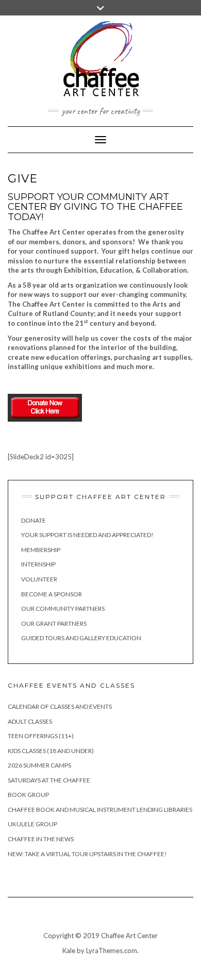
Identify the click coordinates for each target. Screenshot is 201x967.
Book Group (28, 794)
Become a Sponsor (51, 594)
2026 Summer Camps (39, 765)
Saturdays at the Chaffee (49, 780)
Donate (33, 520)
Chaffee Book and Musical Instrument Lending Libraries (100, 809)
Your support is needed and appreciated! (87, 535)
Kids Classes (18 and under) (51, 751)
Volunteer (39, 579)
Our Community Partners (63, 608)
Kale (68, 950)
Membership (40, 550)
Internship (38, 564)
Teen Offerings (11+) (41, 736)
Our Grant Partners (54, 623)
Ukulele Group (32, 824)
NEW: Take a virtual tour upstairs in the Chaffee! (87, 854)
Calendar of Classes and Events (60, 706)
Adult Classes (30, 721)
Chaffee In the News (41, 839)
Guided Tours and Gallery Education (81, 638)
